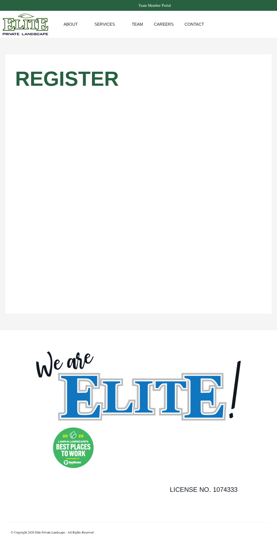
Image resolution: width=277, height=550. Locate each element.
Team (137, 24)
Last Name (87, 150)
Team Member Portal (154, 5)
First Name (88, 127)
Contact (194, 24)
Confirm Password (96, 222)
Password (88, 198)
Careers (164, 24)
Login (170, 285)
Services (104, 24)
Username (89, 103)
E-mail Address (91, 174)
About (71, 24)
